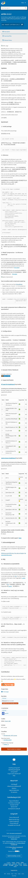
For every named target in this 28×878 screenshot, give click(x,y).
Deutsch (24, 864)
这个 (8, 584)
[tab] (14, 32)
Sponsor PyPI (14, 807)
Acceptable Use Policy (13, 825)
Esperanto (25, 865)
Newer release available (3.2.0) (10, 703)
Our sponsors (14, 792)
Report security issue (14, 819)
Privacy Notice (13, 823)
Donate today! (14, 839)
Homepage (6, 692)
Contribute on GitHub (13, 803)
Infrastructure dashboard (13, 786)
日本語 (22, 862)
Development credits (13, 809)
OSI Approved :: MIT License (10, 735)
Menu (22, 3)
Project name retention (13, 774)
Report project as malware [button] (14, 749)
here (20, 538)
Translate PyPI (13, 805)
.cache (23, 578)
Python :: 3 (6, 744)
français (17, 862)
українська (14, 864)
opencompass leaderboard (8, 458)
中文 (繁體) (11, 865)
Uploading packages (13, 770)
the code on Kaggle (19, 553)
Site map (14, 848)
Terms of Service (13, 817)
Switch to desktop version (14, 856)
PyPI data (4, 698)
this (16, 576)
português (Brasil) (7, 864)
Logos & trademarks (14, 790)
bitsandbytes (19, 284)
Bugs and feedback (14, 801)
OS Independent (7, 740)
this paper (16, 267)
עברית (21, 865)
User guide (13, 772)
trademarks (12, 843)
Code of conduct (13, 821)
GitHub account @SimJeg (7, 553)
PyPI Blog (13, 784)
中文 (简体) (5, 865)
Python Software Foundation (18, 843)
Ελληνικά (20, 864)
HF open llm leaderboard (8, 384)
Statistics (14, 788)
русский (16, 865)
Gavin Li (7, 721)
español (13, 862)
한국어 (15, 866)
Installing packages (13, 768)
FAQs (14, 775)
